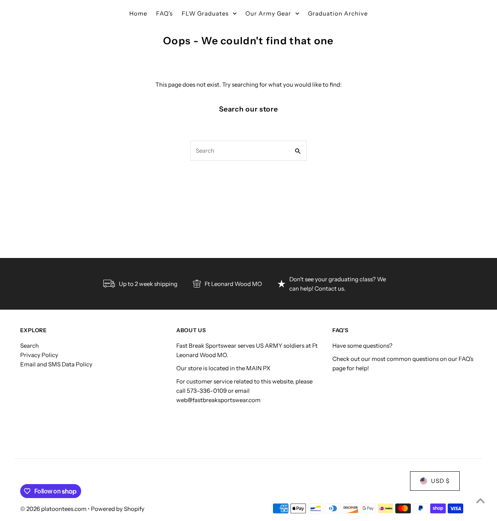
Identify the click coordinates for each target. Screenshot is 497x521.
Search (29, 345)
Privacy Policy (39, 355)
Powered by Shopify (117, 508)
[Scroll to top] (480, 500)
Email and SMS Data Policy (56, 364)
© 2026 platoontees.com (54, 508)
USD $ (440, 480)
